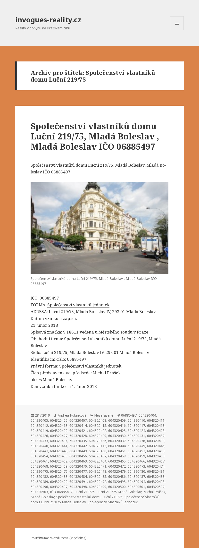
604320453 (156, 451)
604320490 (58, 481)
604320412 (39, 425)
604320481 (156, 471)
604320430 (117, 435)
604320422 (97, 430)
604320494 (136, 481)
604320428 (78, 435)
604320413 (58, 425)
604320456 (78, 456)
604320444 (117, 446)
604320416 (117, 425)
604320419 (39, 430)
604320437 (117, 440)
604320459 (136, 456)
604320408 (97, 420)
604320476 (58, 471)
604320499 (97, 486)
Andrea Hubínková (72, 415)
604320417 (136, 425)
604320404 (147, 415)
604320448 (58, 451)
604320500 (117, 486)
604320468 (39, 466)
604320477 (78, 471)
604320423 (117, 430)
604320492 (97, 481)
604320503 (39, 491)
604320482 (39, 476)
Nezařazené (103, 415)
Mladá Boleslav (42, 497)
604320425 (156, 430)
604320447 (39, 451)
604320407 (78, 420)
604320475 (39, 471)
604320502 (156, 486)
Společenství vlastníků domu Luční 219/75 (89, 497)
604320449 (78, 451)
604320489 (39, 481)
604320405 (39, 420)
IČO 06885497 (61, 491)
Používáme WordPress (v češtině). (59, 538)
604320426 (39, 435)
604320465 (117, 461)
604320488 (156, 476)
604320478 (97, 471)
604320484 (78, 476)
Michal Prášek (154, 491)
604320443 (97, 446)
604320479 (117, 471)
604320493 (117, 481)
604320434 (58, 440)
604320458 (117, 456)
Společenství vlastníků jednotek (78, 305)
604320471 (97, 466)
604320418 (156, 425)
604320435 (78, 440)
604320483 (58, 476)
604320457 (97, 456)
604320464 (97, 461)
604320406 (58, 420)
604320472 (117, 466)
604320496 (39, 486)
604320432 (156, 435)
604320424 (136, 430)
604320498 (78, 486)
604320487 (136, 476)
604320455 (58, 456)
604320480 (136, 471)
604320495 (156, 481)
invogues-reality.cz (48, 19)
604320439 (156, 440)
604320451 (117, 451)
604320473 (136, 466)
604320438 (136, 440)
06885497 (129, 415)
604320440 (39, 446)
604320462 (58, 461)
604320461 (39, 461)
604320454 (39, 456)
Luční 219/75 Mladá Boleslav (119, 491)
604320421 (78, 430)
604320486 (117, 476)
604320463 (78, 461)
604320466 (136, 461)
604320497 (58, 486)
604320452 (136, 451)
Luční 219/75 (85, 491)
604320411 (156, 420)
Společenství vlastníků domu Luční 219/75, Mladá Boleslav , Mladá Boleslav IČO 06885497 (95, 136)
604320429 (97, 435)
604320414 (78, 425)
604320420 (58, 430)
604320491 (78, 481)
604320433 (39, 440)
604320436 (97, 440)
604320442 (78, 446)
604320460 (156, 456)
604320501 (136, 486)
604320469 (58, 466)
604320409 (117, 420)
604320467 (156, 461)
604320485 (97, 476)
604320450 (97, 451)
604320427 (58, 435)
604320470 (78, 466)
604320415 (97, 425)
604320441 (58, 446)
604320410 (136, 420)
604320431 (136, 435)
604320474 (156, 466)
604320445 (136, 446)
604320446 (156, 446)
